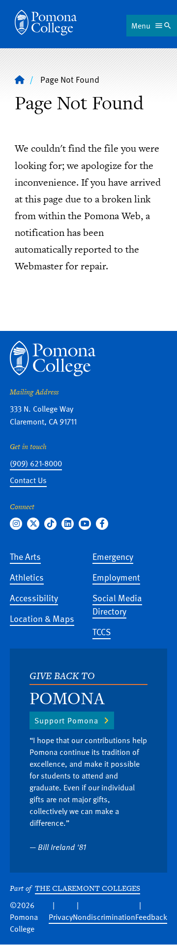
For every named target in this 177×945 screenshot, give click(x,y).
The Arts (25, 556)
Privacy (61, 917)
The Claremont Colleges (87, 888)
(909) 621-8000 (36, 463)
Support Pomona (66, 720)
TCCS (101, 631)
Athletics (27, 577)
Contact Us (28, 480)
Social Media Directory (117, 604)
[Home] (46, 22)
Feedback (151, 917)
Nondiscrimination (104, 917)
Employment (116, 577)
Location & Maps (42, 618)
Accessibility (34, 597)
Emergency (112, 556)
